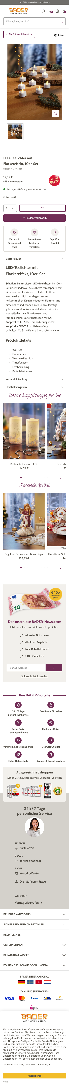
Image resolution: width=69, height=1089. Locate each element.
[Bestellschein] (57, 11)
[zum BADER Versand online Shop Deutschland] (21, 982)
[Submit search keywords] (61, 21)
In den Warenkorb (36, 217)
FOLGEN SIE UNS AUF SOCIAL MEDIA (25, 965)
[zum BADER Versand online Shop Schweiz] (39, 982)
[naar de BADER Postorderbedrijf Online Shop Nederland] (47, 982)
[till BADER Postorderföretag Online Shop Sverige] (30, 982)
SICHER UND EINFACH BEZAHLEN (23, 924)
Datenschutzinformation (34, 676)
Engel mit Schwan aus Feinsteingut (24, 554)
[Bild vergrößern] (55, 113)
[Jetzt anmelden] (54, 667)
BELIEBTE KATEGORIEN (17, 914)
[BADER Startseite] (18, 11)
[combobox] (34, 21)
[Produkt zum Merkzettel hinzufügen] (42, 208)
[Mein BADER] (44, 11)
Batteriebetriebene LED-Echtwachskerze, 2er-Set (24, 464)
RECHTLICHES (12, 934)
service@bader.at (30, 861)
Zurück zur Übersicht (20, 34)
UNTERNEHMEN (13, 944)
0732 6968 (27, 848)
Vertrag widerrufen (27, 902)
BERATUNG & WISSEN (16, 955)
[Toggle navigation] (5, 11)
